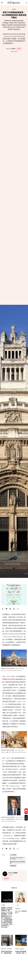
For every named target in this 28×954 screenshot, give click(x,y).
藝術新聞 (14, 9)
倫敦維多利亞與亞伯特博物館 (17, 862)
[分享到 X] (13, 608)
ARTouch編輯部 (11, 48)
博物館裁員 (13, 866)
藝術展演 (17, 948)
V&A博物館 (13, 855)
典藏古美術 (17, 908)
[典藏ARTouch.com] (14, 3)
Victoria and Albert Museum (16, 858)
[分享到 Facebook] (2, 608)
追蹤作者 (19, 48)
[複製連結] (17, 608)
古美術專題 (9, 948)
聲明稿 (4, 679)
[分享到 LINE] (6, 608)
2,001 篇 (10, 875)
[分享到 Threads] (10, 608)
